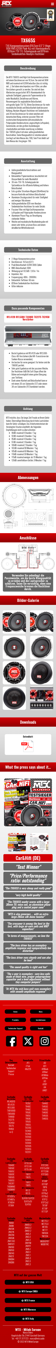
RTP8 (45, 1190)
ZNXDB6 (11, 1262)
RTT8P (45, 1208)
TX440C (45, 1103)
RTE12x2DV (44, 1168)
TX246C (28, 1133)
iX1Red (44, 1071)
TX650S (11, 1177)
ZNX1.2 (28, 1239)
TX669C (11, 1174)
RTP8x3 (45, 1196)
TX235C (28, 1127)
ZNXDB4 (11, 1259)
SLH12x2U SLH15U (28, 1203)
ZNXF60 (11, 1250)
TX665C (11, 1171)
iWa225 (28, 1069)
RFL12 (28, 1190)
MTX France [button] (29, 1300)
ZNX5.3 (28, 1258)
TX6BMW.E (11, 1186)
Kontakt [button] (40, 1028)
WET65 (45, 1226)
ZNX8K (11, 1225)
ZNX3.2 (28, 1236)
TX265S (28, 1149)
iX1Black (45, 1069)
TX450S (45, 1115)
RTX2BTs (11, 1196)
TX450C (45, 1106)
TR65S (28, 1124)
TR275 (11, 1125)
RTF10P (45, 1184)
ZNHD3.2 (28, 1227)
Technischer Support (11, 1070)
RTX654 (11, 1202)
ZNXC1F (11, 1256)
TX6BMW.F (11, 1189)
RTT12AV (45, 1171)
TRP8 (45, 1187)
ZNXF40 (11, 1253)
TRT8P (45, 1205)
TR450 (11, 1128)
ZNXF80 (11, 1247)
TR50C (28, 1112)
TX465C (45, 1109)
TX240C (28, 1130)
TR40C (28, 1106)
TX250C (28, 1136)
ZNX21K (11, 1231)
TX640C (11, 1165)
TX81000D (11, 1110)
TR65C (28, 1115)
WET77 (45, 1230)
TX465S (45, 1118)
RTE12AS (44, 1165)
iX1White (45, 1075)
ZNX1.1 (28, 1255)
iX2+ (45, 1066)
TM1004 (45, 1233)
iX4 (45, 1087)
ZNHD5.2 (28, 1224)
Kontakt (11, 1065)
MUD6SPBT (44, 1241)
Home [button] (15, 1011)
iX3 (45, 1081)
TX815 (28, 1185)
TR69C (28, 1118)
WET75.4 (44, 1223)
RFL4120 (11, 1104)
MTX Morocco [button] (29, 1309)
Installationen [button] (40, 1019)
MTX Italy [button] (29, 1318)
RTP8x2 (45, 1193)
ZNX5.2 (28, 1233)
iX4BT (45, 1090)
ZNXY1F (28, 1245)
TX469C (45, 1112)
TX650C (11, 1168)
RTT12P (45, 1211)
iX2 (45, 1062)
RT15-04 (28, 1169)
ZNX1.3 (28, 1264)
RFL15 (28, 1193)
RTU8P (45, 1181)
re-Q (11, 1131)
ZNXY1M (28, 1242)
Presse (11, 1074)
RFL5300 (11, 1107)
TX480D (11, 1116)
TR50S (28, 1121)
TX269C (28, 1142)
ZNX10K (11, 1228)
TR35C (28, 1103)
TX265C (28, 1139)
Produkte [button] (15, 1019)
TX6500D (11, 1113)
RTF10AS (44, 1174)
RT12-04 (28, 1166)
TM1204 (45, 1236)
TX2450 (11, 1122)
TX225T (28, 1152)
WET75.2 (44, 1220)
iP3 (28, 1062)
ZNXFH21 (11, 1244)
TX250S (28, 1146)
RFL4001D (11, 1101)
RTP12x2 (44, 1202)
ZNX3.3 (28, 1261)
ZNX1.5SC (11, 1241)
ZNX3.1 (28, 1252)
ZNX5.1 (28, 1249)
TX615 (28, 1177)
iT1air (28, 1066)
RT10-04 (28, 1163)
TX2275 (11, 1119)
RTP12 (44, 1199)
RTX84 (11, 1205)
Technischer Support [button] (15, 1028)
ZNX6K (11, 1222)
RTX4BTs (11, 1199)
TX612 (28, 1174)
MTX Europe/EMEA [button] (29, 1291)
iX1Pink (45, 1078)
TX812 (28, 1182)
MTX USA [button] (29, 1282)
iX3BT (45, 1084)
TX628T (11, 1183)
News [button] (41, 1011)
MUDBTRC (45, 1244)
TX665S (11, 1180)
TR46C (28, 1109)
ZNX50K (11, 1238)
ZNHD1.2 (28, 1230)
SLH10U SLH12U (28, 1198)
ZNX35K (11, 1234)
